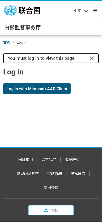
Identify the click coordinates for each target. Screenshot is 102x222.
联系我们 (49, 159)
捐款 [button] (54, 210)
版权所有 (72, 159)
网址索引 (25, 159)
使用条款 (51, 187)
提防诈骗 (54, 173)
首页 (6, 42)
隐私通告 (78, 173)
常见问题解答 (28, 173)
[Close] (91, 58)
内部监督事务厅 (22, 27)
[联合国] (22, 10)
